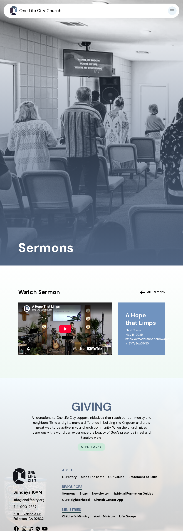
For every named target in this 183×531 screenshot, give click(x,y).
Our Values (116, 477)
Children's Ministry (75, 516)
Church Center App (108, 500)
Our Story (69, 477)
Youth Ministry (104, 516)
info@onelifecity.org (28, 500)
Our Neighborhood (76, 500)
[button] (172, 10)
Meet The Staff (92, 477)
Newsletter (100, 493)
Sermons (68, 493)
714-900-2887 (24, 507)
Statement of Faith (142, 477)
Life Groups (128, 516)
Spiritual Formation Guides (133, 493)
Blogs (84, 493)
